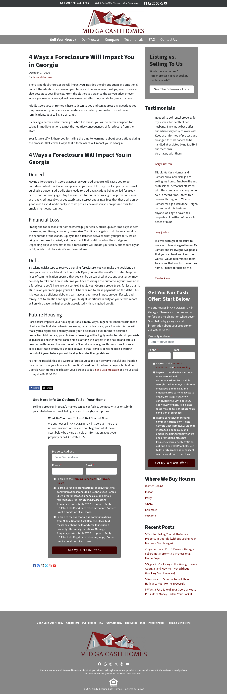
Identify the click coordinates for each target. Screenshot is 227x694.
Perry (148, 498)
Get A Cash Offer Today (107, 3)
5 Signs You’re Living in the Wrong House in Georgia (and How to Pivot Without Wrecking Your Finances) (171, 568)
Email (90, 465)
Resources (131, 623)
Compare (112, 39)
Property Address (64, 452)
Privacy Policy (182, 367)
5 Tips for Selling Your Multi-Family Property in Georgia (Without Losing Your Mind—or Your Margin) (170, 538)
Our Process (90, 39)
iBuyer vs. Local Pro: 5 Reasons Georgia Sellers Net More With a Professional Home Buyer (169, 553)
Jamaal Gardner (42, 77)
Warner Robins (154, 486)
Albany (149, 504)
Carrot (140, 689)
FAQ (152, 39)
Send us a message (107, 370)
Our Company (130, 3)
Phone (57, 465)
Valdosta (150, 516)
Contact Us (168, 39)
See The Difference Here (171, 89)
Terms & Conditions (84, 479)
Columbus (151, 510)
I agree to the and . (83, 481)
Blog (142, 623)
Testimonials (133, 39)
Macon (149, 492)
